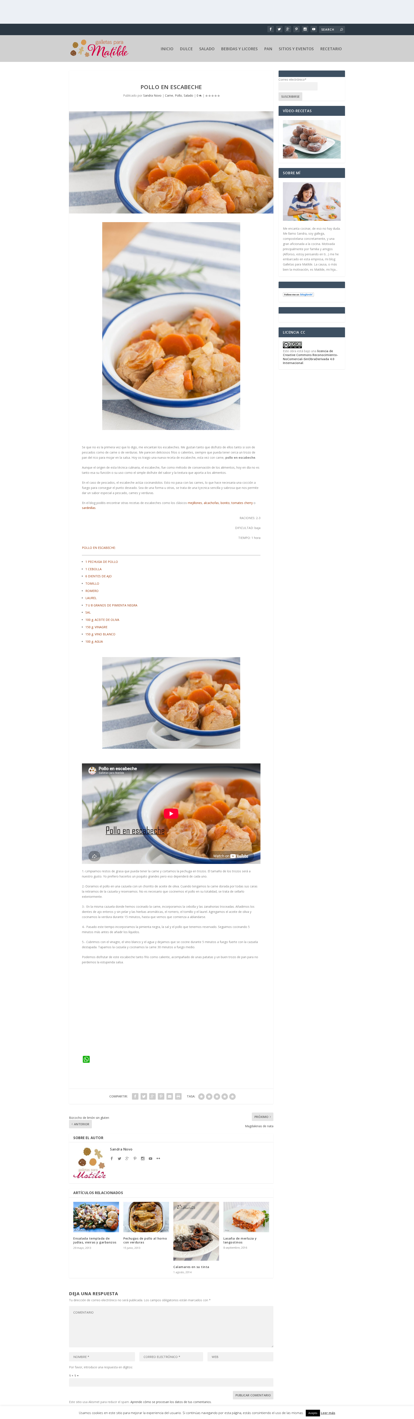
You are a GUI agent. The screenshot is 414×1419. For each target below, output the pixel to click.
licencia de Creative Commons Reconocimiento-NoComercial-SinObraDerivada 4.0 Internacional (310, 357)
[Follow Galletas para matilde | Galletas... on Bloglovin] (298, 296)
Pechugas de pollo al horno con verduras (145, 1240)
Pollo (178, 95)
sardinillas (89, 508)
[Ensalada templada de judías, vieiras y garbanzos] (96, 1217)
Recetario (331, 49)
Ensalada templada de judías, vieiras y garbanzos (94, 1240)
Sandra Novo (152, 95)
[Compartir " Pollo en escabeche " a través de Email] (169, 1096)
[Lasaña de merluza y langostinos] (246, 1217)
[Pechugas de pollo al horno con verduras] (146, 1217)
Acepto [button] (312, 1413)
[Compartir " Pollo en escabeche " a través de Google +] (152, 1096)
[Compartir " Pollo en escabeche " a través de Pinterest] (161, 1096)
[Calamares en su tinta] (196, 1231)
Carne (169, 95)
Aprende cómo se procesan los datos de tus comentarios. (171, 1402)
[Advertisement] (207, 12)
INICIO (167, 49)
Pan (268, 49)
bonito (225, 503)
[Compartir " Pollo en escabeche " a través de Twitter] (144, 1096)
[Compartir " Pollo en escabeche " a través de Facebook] (135, 1096)
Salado (207, 49)
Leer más (328, 1413)
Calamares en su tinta (191, 1267)
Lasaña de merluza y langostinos (240, 1240)
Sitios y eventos (296, 49)
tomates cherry (242, 503)
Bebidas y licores (239, 49)
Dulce (186, 49)
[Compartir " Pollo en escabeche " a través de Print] (178, 1096)
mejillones (195, 503)
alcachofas (211, 503)
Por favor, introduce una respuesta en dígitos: (101, 1367)
